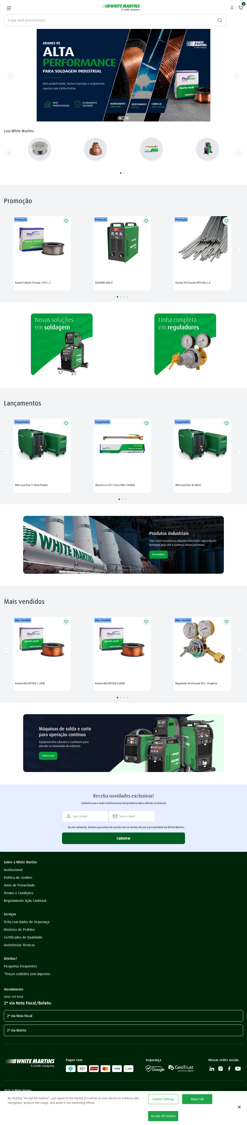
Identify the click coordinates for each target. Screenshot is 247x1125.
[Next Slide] (236, 76)
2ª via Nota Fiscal (19, 1016)
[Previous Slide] (11, 76)
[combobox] (115, 20)
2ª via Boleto (16, 1030)
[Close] (239, 1107)
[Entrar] (232, 8)
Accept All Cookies (163, 1116)
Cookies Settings (163, 1099)
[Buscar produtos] (218, 20)
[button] (120, 118)
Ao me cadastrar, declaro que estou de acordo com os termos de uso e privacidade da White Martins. (126, 827)
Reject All (197, 1099)
